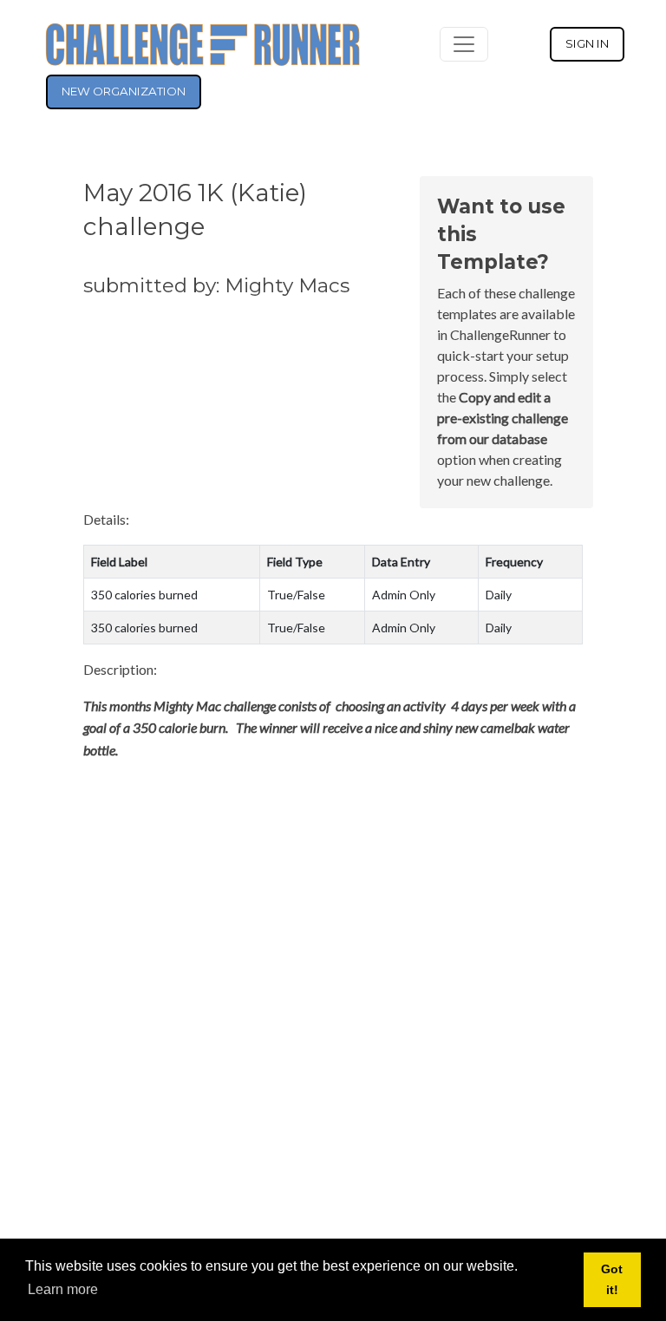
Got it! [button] (612, 1279)
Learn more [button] (63, 1289)
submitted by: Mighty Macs (216, 285)
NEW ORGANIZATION (124, 91)
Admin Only (403, 594)
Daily (499, 594)
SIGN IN (587, 43)
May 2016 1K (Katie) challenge (195, 209)
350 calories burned (144, 594)
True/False (296, 594)
